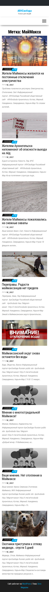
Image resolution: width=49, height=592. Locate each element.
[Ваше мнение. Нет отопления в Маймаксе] (24, 457)
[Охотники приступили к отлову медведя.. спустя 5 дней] (24, 523)
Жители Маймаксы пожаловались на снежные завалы (24, 221)
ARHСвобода (24, 10)
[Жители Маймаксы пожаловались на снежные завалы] (24, 196)
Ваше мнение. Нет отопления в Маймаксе (22, 477)
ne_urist (10, 85)
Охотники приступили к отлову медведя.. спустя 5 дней (22, 546)
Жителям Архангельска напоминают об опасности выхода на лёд (24, 149)
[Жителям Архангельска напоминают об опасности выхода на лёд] (24, 125)
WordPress (26, 584)
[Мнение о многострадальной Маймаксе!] (24, 395)
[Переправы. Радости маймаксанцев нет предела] (24, 264)
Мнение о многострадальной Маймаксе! (21, 414)
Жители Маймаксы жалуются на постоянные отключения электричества (23, 77)
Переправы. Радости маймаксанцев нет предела (20, 286)
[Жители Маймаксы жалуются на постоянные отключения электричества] (24, 50)
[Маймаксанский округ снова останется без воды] (24, 333)
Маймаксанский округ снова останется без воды (21, 355)
